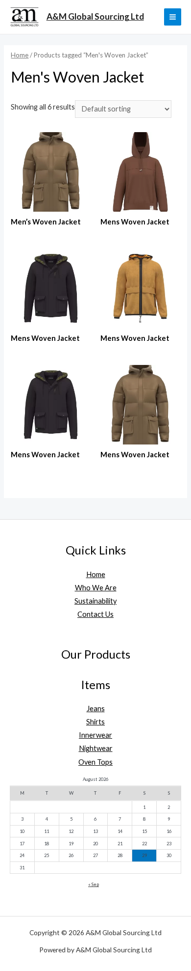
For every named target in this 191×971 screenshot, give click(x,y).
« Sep (93, 884)
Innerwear (95, 735)
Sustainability (95, 601)
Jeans (96, 708)
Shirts (95, 722)
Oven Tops (95, 762)
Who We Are (96, 587)
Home (19, 55)
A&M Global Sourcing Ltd (95, 16)
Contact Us (95, 614)
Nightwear (96, 748)
